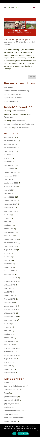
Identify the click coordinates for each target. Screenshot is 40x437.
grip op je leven (10, 404)
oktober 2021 (9, 208)
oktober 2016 (9, 373)
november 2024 (10, 141)
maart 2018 (8, 338)
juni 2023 (8, 158)
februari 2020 (9, 271)
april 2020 (8, 264)
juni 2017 (7, 362)
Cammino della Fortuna (14, 386)
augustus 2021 (10, 211)
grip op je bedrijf (11, 400)
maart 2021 (8, 229)
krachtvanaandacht (12, 411)
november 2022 (10, 176)
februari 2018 (9, 341)
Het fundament (18, 111)
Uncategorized (10, 421)
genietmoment (10, 397)
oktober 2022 (10, 179)
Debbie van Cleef (11, 124)
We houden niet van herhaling (16, 91)
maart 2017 (8, 369)
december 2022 (11, 172)
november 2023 (10, 148)
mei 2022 (8, 190)
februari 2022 (9, 193)
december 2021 (10, 200)
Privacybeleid (23, 434)
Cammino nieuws (11, 390)
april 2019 (8, 292)
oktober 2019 (9, 285)
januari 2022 (9, 197)
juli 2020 (7, 253)
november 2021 (10, 204)
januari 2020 (9, 274)
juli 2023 (7, 155)
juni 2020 (8, 257)
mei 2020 (8, 260)
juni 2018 (7, 327)
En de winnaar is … (23, 128)
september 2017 (11, 355)
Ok (14, 434)
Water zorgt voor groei (17, 40)
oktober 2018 (9, 313)
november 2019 (10, 281)
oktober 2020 (10, 246)
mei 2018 (7, 331)
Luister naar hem (11, 101)
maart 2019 (8, 295)
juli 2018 (7, 324)
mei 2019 (7, 288)
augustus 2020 (10, 250)
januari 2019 (9, 302)
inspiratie (7, 407)
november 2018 (10, 309)
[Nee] (37, 430)
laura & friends (10, 414)
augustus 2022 (10, 186)
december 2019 (10, 278)
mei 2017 (7, 366)
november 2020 (10, 243)
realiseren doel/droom (13, 418)
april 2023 (8, 162)
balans (7, 382)
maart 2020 (9, 267)
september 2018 (11, 317)
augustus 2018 (10, 320)
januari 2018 (9, 345)
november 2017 (10, 348)
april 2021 (8, 225)
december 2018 (10, 306)
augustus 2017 (10, 359)
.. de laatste (8, 87)
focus (6, 393)
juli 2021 (7, 215)
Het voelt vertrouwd (12, 94)
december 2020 (11, 239)
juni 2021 (7, 218)
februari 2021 (9, 232)
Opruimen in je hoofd (13, 98)
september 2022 (11, 183)
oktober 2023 (9, 151)
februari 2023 (9, 165)
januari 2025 (9, 137)
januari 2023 (9, 169)
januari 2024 (9, 144)
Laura (10, 42)
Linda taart (8, 128)
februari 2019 (9, 299)
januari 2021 (9, 236)
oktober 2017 (9, 352)
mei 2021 (7, 222)
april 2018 (8, 334)
